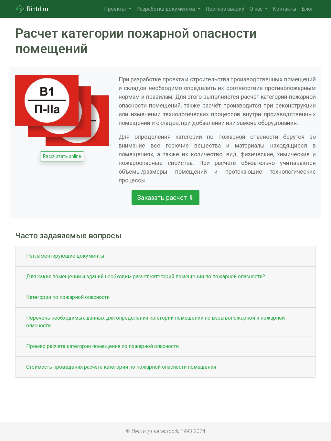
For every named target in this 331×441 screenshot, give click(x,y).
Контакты (284, 9)
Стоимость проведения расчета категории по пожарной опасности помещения (121, 367)
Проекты (115, 9)
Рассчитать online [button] (62, 156)
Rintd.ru (36, 9)
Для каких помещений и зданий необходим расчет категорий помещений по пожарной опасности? (145, 276)
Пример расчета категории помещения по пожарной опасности (102, 346)
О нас (257, 9)
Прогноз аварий (225, 9)
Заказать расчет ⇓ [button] (165, 197)
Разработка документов (166, 9)
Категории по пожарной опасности (68, 297)
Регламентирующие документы (65, 256)
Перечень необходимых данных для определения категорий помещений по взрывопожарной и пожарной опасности (155, 322)
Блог (307, 9)
